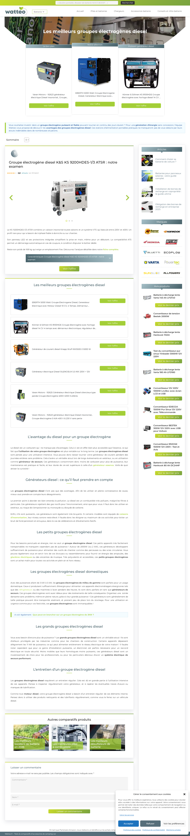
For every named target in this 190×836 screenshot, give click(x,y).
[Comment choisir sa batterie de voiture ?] (147, 160)
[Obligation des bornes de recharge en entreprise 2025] (147, 206)
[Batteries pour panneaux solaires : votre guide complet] (147, 175)
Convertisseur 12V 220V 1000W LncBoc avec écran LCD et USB (167, 391)
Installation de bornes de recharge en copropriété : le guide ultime (168, 191)
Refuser (150, 823)
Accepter (128, 823)
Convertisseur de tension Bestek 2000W (166, 315)
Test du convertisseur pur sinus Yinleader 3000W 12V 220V (167, 354)
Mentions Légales (173, 830)
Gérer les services (127, 815)
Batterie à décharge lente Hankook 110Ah (166, 333)
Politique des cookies (132, 830)
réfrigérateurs (25, 589)
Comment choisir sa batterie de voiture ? (165, 160)
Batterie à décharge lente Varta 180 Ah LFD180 (166, 371)
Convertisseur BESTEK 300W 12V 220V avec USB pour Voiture (167, 428)
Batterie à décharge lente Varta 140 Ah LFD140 (166, 296)
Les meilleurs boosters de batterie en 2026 (27, 743)
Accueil (12, 22)
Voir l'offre (49, 105)
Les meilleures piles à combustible (65, 745)
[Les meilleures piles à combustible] (69, 738)
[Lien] (16, 11)
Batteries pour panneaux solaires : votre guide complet (168, 176)
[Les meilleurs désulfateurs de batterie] (107, 738)
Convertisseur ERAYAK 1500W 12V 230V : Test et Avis (166, 447)
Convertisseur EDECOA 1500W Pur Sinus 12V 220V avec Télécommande (167, 409)
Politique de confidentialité (153, 830)
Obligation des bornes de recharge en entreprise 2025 (168, 207)
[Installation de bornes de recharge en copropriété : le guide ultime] (147, 191)
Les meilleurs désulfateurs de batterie (100, 743)
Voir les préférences (174, 823)
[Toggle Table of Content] (25, 139)
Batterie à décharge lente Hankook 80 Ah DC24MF (166, 464)
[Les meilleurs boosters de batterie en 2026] (31, 738)
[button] (184, 794)
